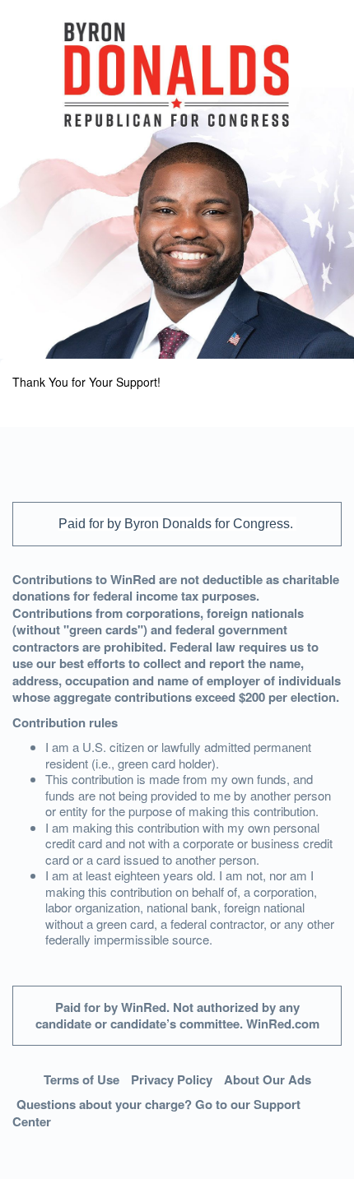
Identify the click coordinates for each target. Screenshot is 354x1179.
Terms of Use (81, 1079)
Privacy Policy (171, 1079)
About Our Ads (267, 1079)
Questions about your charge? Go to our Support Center (156, 1112)
